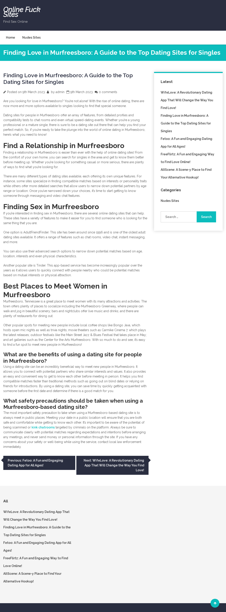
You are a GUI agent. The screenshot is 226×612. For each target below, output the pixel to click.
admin (60, 92)
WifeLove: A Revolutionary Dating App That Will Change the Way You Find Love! (187, 100)
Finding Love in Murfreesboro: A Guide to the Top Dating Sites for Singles (186, 123)
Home (10, 37)
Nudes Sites (31, 37)
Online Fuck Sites (21, 12)
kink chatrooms (43, 427)
